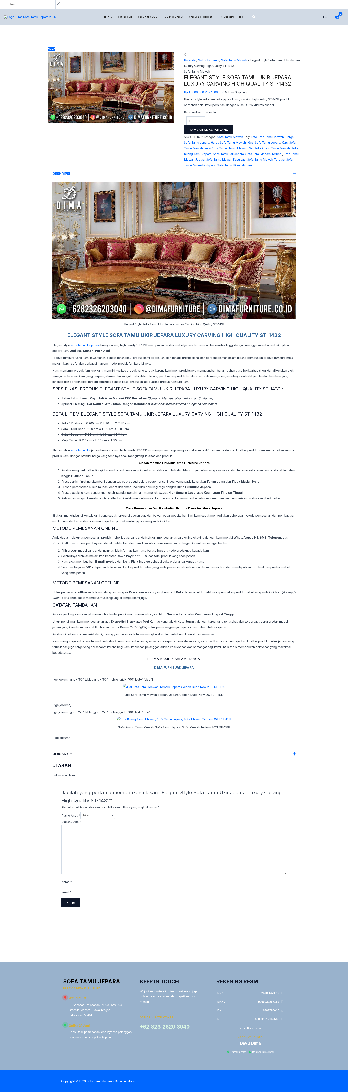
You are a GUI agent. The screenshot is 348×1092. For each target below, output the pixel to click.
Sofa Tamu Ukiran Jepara (234, 165)
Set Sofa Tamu (208, 60)
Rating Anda (70, 815)
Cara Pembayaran (173, 17)
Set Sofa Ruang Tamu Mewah (269, 148)
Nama (66, 882)
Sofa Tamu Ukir (131, 335)
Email (66, 892)
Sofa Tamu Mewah (234, 60)
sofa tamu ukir (80, 450)
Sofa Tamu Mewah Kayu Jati (225, 159)
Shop (106, 17)
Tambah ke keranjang (208, 130)
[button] (110, 17)
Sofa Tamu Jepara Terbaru (263, 154)
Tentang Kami (226, 17)
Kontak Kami (125, 17)
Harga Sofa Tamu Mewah (228, 142)
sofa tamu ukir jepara (85, 345)
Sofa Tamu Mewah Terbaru (266, 159)
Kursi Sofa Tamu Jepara (264, 142)
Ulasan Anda (71, 822)
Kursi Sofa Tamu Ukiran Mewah (225, 148)
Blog (242, 17)
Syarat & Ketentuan (200, 17)
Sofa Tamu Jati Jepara (228, 154)
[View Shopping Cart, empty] (337, 17)
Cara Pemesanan (147, 17)
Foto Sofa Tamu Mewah (267, 137)
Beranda (190, 60)
